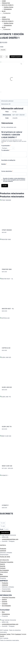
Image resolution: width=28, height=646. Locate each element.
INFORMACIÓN (4, 560)
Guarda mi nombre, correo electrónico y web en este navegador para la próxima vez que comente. (14, 180)
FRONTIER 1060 (7, 269)
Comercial (3, 550)
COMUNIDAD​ (4, 572)
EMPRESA (3, 545)
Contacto (2, 568)
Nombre (4, 164)
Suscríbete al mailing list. (8, 160)
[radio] (3, 50)
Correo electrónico (7, 171)
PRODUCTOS (6, 3)
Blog (1, 574)
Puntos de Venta (5, 556)
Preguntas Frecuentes (6, 562)
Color (1, 46)
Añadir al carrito (16, 56)
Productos (3, 548)
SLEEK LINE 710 (6, 426)
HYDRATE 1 (5, 505)
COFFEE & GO (6, 348)
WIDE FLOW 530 (7, 466)
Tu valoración (5, 150)
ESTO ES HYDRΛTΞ (7, 5)
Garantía (2, 566)
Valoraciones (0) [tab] (5, 104)
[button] (14, 545)
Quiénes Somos (8, 7)
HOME (4, 1)
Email (1, 529)
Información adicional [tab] (7, 101)
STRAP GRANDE (7, 230)
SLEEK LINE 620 (7, 387)
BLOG (3, 11)
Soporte (2, 564)
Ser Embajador (4, 570)
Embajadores (8, 9)
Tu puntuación (6, 145)
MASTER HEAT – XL (8, 308)
